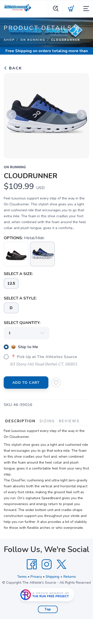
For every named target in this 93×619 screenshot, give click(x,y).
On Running (32, 40)
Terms (22, 576)
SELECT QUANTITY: (22, 322)
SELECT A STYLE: (20, 298)
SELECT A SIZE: (18, 274)
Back (14, 68)
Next (82, 115)
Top (48, 609)
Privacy (36, 576)
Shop (9, 40)
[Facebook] (31, 564)
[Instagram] (46, 564)
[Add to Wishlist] (56, 382)
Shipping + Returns (61, 576)
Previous (11, 115)
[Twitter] (61, 564)
